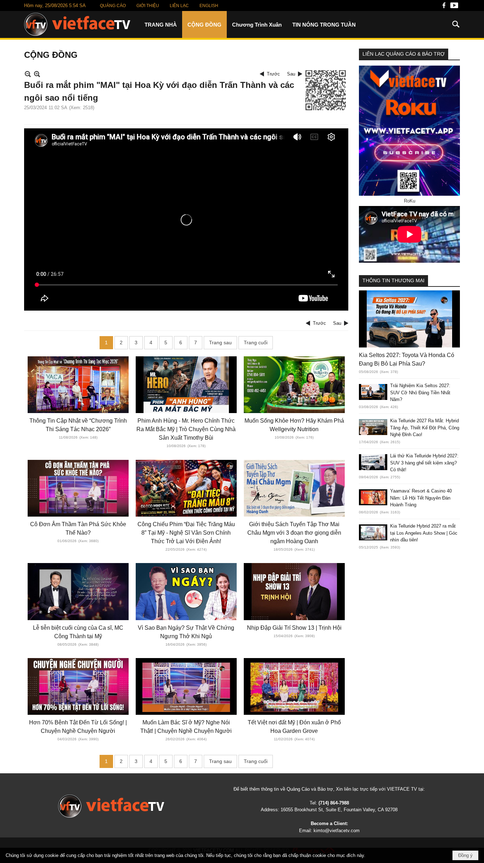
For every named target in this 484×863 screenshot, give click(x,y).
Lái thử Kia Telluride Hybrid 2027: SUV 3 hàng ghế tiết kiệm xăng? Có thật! (424, 462)
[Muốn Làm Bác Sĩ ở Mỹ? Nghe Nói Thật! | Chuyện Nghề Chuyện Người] (186, 686)
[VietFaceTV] (444, 7)
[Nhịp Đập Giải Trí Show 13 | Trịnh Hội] (294, 591)
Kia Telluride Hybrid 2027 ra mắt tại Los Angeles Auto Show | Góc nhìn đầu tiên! (423, 532)
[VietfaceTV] (77, 24)
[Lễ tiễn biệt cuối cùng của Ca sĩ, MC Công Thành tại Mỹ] (78, 591)
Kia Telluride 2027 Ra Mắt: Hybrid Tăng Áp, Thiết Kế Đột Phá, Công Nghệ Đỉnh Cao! (424, 427)
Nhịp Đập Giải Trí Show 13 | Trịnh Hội (294, 628)
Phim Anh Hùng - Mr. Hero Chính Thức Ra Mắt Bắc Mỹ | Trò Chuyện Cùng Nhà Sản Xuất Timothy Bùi (186, 429)
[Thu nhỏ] (28, 74)
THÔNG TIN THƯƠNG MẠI (393, 280)
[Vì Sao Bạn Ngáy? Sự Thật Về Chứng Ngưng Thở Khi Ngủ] (186, 591)
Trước (273, 74)
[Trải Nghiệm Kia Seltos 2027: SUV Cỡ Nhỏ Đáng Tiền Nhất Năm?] (373, 392)
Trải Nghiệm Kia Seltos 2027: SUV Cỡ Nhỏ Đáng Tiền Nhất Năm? (420, 392)
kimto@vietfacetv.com (337, 830)
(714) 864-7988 (334, 803)
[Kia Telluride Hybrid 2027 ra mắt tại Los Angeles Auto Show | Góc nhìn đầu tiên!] (373, 532)
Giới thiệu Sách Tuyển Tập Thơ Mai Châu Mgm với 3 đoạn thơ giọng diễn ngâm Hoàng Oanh (294, 532)
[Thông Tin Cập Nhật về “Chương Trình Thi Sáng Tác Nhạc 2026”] (78, 384)
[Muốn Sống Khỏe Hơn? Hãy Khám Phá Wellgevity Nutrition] (294, 384)
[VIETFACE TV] (111, 806)
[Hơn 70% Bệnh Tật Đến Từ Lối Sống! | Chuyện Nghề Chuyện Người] (78, 686)
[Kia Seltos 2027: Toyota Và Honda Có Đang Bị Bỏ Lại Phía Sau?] (409, 318)
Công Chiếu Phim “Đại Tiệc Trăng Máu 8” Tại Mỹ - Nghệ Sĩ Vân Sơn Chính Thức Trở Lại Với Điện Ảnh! (186, 532)
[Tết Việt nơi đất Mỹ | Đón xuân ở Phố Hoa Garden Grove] (294, 686)
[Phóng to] (37, 74)
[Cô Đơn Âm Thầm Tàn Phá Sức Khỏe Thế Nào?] (78, 488)
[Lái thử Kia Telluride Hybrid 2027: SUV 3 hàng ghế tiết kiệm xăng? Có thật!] (373, 462)
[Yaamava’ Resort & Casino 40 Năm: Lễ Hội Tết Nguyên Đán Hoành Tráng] (373, 497)
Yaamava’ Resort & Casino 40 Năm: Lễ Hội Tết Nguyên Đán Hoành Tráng (421, 497)
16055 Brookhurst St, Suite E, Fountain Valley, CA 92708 (339, 809)
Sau (291, 74)
